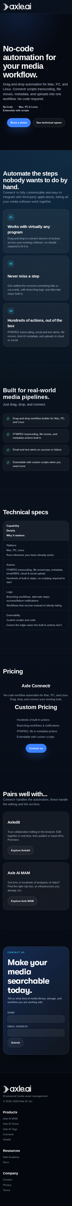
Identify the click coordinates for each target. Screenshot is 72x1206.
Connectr (8, 1134)
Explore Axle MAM (22, 901)
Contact (7, 1179)
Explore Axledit (20, 850)
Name (11, 1012)
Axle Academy (11, 1157)
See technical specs (49, 122)
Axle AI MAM (10, 1118)
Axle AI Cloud (10, 1123)
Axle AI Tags (10, 1129)
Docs (6, 1162)
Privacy (7, 1184)
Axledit (7, 1139)
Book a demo (19, 122)
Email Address (18, 1026)
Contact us (36, 748)
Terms (6, 1190)
